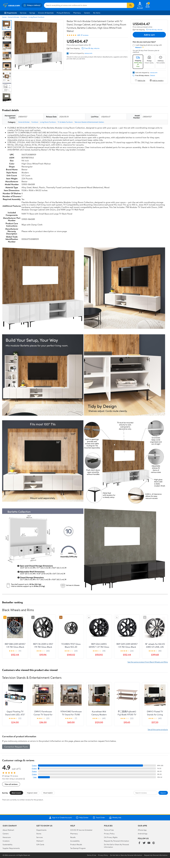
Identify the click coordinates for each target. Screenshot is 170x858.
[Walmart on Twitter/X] (144, 843)
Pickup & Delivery (63, 13)
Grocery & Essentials (46, 13)
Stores (38, 833)
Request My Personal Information (116, 841)
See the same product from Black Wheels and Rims (148, 662)
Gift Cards (40, 844)
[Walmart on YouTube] (148, 843)
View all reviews (11, 784)
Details (152, 75)
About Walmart (8, 830)
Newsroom (7, 837)
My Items (96, 13)
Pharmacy (77, 13)
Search (163, 793)
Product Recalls (76, 844)
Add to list (141, 80)
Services (23, 13)
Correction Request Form (16, 746)
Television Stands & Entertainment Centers (89, 122)
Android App (142, 833)
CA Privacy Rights (110, 837)
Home (4, 17)
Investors (6, 841)
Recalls (72, 837)
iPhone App (142, 830)
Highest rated (32, 793)
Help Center (83, 817)
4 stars (34, 768)
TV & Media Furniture (65, 122)
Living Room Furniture (36, 17)
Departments (12, 13)
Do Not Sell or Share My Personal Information (126, 855)
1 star (35, 777)
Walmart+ (40, 841)
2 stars (34, 774)
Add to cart (149, 34)
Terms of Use (109, 830)
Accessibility (75, 841)
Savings (32, 13)
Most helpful (48, 793)
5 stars (34, 765)
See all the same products (158, 729)
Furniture (24, 17)
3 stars (34, 771)
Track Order (100, 817)
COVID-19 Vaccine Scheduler (81, 830)
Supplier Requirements (11, 848)
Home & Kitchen (13, 17)
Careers (87, 13)
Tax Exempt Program (78, 848)
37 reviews (84, 35)
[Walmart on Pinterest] (153, 843)
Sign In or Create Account (62, 817)
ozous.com (88, 53)
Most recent (16, 793)
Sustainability (7, 844)
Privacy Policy (109, 833)
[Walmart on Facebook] (139, 843)
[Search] (130, 5)
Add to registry (158, 80)
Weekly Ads (116, 817)
